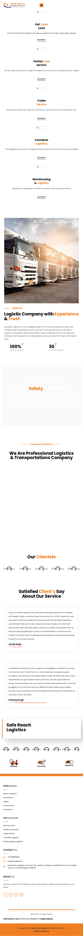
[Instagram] (16, 894)
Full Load (41, 26)
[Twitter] (11, 894)
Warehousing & (41, 181)
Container (41, 141)
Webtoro (37, 931)
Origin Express (46, 919)
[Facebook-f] (5, 894)
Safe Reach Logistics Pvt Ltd (43, 928)
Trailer (41, 102)
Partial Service (42, 63)
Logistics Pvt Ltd (15, 919)
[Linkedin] (21, 894)
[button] (41, 5)
